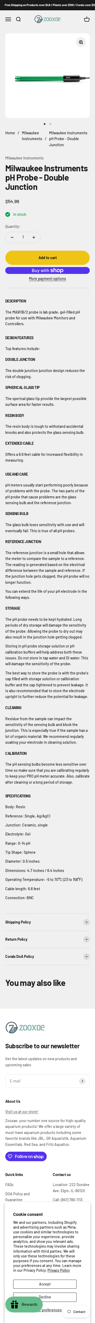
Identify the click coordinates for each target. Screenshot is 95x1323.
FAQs (9, 1184)
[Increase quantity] (33, 237)
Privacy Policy (59, 1270)
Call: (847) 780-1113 (67, 1199)
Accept (45, 1284)
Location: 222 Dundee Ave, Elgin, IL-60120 (71, 1187)
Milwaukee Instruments (24, 158)
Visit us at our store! (22, 1111)
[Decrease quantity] (12, 237)
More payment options (47, 278)
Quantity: (12, 226)
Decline (45, 1297)
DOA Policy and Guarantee (17, 1197)
